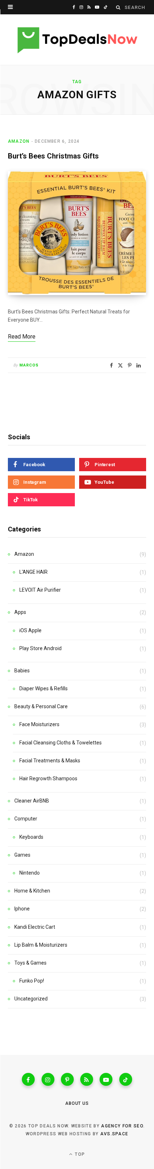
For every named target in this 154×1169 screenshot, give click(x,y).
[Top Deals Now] (77, 40)
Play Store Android (40, 648)
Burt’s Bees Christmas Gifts (53, 156)
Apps (20, 612)
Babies (22, 670)
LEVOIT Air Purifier (40, 590)
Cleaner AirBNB (31, 801)
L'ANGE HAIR (33, 572)
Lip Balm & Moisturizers (40, 945)
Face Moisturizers (39, 724)
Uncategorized (31, 999)
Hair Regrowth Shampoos (48, 778)
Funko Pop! (31, 981)
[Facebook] (111, 365)
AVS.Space (114, 1133)
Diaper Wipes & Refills (43, 688)
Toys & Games (30, 963)
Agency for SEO (122, 1125)
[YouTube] (106, 1079)
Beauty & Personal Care (41, 706)
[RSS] (86, 1079)
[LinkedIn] (138, 365)
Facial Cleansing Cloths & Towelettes (60, 743)
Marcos (29, 365)
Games (22, 855)
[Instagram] (48, 1079)
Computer (25, 819)
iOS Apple (30, 630)
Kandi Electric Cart (34, 927)
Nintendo (29, 873)
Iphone (22, 909)
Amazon (18, 141)
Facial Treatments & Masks (49, 760)
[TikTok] (125, 1079)
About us (77, 1103)
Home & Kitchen (32, 891)
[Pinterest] (129, 365)
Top (79, 1154)
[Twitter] (120, 365)
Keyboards (31, 837)
